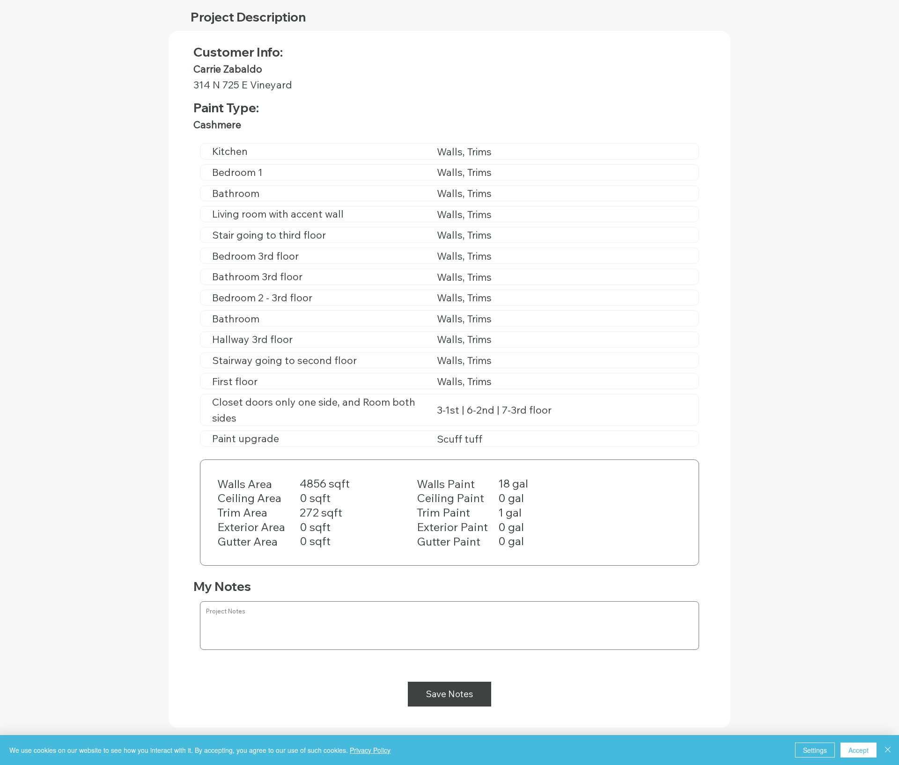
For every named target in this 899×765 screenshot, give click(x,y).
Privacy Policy (370, 750)
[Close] (887, 750)
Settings (815, 750)
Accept (858, 750)
